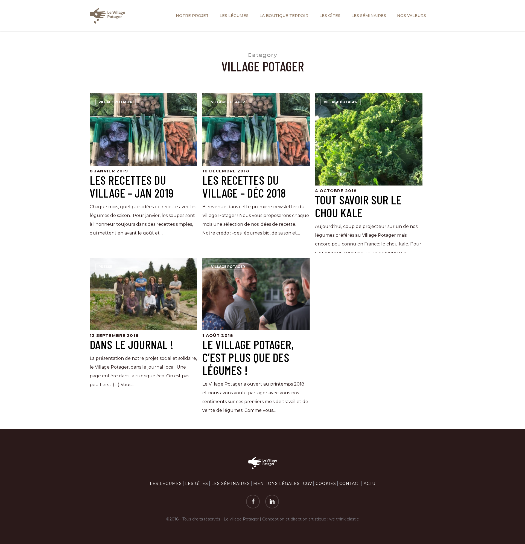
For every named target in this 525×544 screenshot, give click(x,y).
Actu (369, 483)
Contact (349, 483)
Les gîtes (196, 483)
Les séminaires (230, 483)
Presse (105, 267)
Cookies (326, 483)
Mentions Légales (276, 483)
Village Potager (115, 102)
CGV (307, 483)
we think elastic (344, 519)
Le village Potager (241, 519)
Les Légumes (166, 483)
